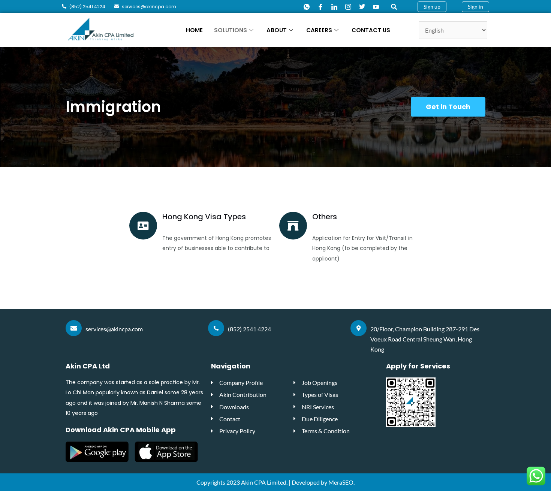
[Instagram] (348, 7)
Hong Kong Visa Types (204, 216)
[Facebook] (320, 7)
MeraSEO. (341, 482)
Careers (319, 30)
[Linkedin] (334, 7)
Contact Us (371, 30)
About (277, 30)
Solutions (230, 30)
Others (324, 216)
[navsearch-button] (394, 6)
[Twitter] (362, 7)
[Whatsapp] (306, 7)
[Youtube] (376, 7)
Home (194, 30)
